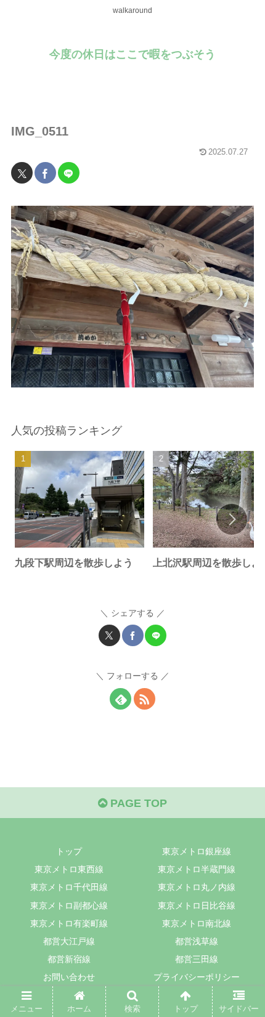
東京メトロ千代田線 (69, 887)
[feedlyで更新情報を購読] (120, 699)
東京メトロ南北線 (196, 923)
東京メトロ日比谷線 (196, 905)
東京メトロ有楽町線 (69, 923)
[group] (79, 521)
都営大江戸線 (69, 941)
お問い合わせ (69, 977)
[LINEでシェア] (69, 173)
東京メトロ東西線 (69, 869)
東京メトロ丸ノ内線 (196, 887)
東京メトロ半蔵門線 (196, 869)
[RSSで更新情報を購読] (144, 699)
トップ (69, 851)
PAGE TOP (137, 803)
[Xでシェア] (22, 173)
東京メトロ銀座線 (196, 851)
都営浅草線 (196, 941)
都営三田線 (196, 959)
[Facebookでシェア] (45, 173)
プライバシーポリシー (196, 977)
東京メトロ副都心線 (69, 905)
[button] (231, 519)
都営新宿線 (69, 959)
